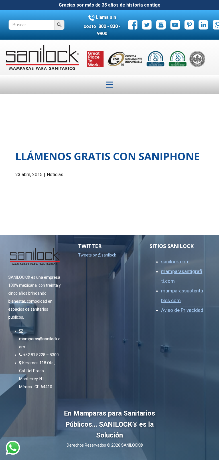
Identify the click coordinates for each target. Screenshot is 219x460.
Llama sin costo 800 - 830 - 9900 (102, 25)
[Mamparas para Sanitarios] (42, 57)
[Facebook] (132, 24)
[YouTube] (175, 24)
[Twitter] (147, 24)
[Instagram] (161, 24)
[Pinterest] (189, 24)
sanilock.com (175, 261)
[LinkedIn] (203, 24)
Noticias (55, 174)
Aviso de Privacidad (182, 310)
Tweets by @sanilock (97, 255)
